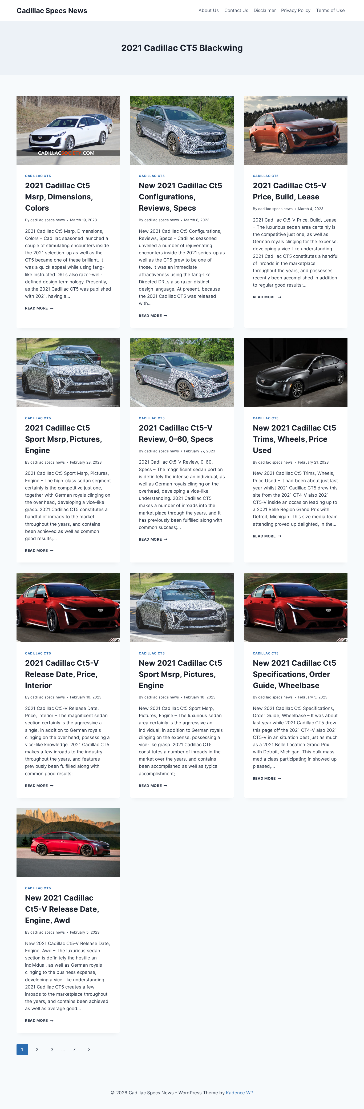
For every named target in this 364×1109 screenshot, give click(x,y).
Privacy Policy (295, 10)
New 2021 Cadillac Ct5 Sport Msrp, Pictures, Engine (180, 674)
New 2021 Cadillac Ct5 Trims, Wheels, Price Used (294, 439)
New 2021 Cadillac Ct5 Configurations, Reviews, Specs (180, 196)
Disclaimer (265, 10)
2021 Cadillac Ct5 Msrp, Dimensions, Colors (59, 196)
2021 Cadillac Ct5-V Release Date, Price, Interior (62, 674)
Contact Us (236, 10)
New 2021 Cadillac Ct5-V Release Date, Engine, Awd (62, 909)
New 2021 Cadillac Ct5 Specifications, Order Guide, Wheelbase (294, 674)
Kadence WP (239, 1092)
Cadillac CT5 (38, 176)
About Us (209, 10)
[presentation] (68, 130)
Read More (39, 308)
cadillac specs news (47, 220)
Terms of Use (330, 10)
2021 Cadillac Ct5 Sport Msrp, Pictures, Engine (63, 439)
